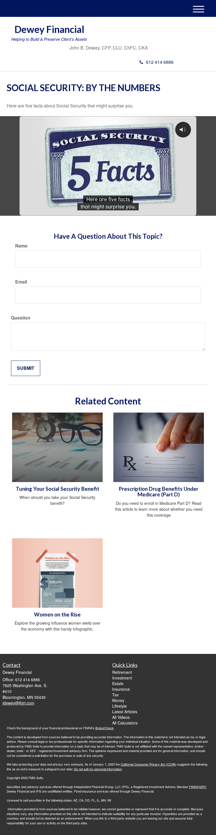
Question (20, 318)
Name (21, 246)
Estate (117, 683)
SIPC (202, 786)
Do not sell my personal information (98, 769)
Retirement (122, 672)
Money (118, 700)
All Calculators (125, 723)
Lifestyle (119, 706)
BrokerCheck (104, 728)
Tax (115, 694)
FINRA (193, 786)
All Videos (121, 717)
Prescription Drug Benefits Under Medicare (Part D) (158, 492)
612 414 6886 (160, 62)
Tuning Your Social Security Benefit (57, 489)
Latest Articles (124, 711)
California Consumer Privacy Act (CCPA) (148, 764)
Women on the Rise (57, 614)
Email (21, 282)
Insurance (121, 689)
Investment (122, 678)
